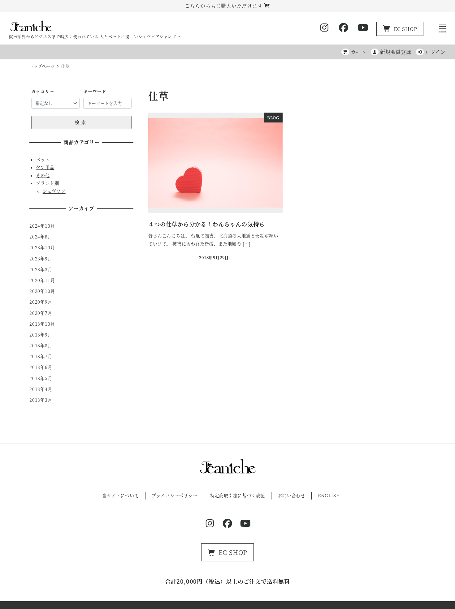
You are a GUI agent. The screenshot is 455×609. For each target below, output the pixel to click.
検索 (81, 122)
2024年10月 (42, 226)
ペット (43, 160)
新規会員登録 (395, 51)
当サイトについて (120, 495)
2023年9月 (40, 258)
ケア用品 (45, 167)
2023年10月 (42, 247)
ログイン (435, 51)
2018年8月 (40, 345)
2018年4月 (40, 389)
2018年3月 (40, 400)
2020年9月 (40, 302)
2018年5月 (40, 378)
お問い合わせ (291, 495)
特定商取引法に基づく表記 (237, 495)
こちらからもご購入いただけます (224, 5)
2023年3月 (40, 269)
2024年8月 (40, 237)
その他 (43, 175)
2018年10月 (42, 324)
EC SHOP (405, 28)
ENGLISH (329, 495)
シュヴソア (54, 191)
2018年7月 (40, 356)
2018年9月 (40, 335)
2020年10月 (42, 291)
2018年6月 (40, 367)
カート (358, 51)
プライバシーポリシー (174, 495)
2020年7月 (40, 313)
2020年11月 (42, 280)
